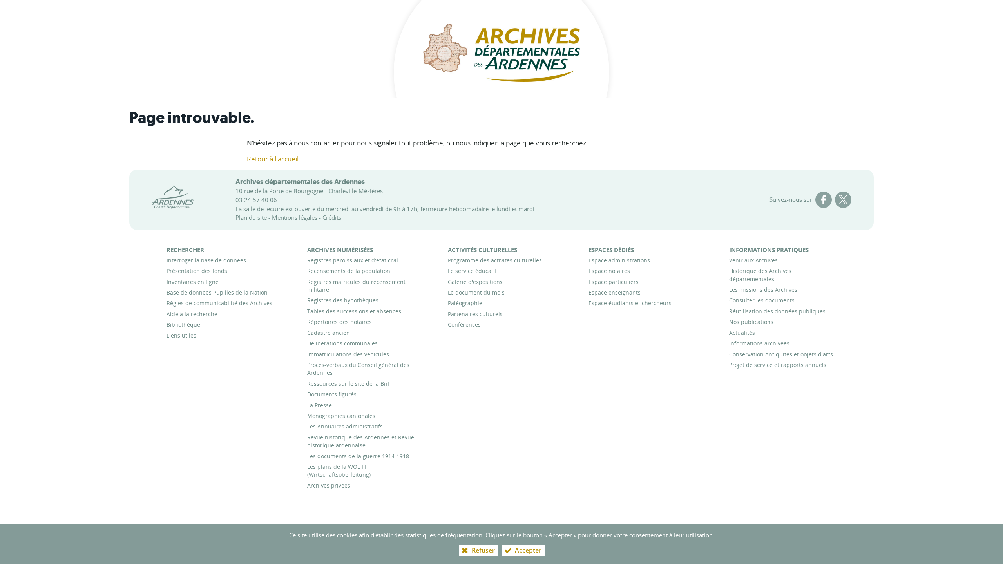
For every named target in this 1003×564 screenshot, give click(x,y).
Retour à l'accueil (273, 158)
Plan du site (251, 217)
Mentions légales (294, 217)
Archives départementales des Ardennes (300, 181)
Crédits (331, 217)
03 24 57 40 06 (256, 200)
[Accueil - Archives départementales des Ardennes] (501, 49)
